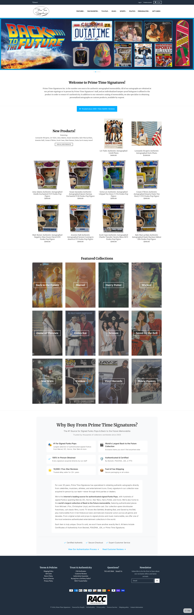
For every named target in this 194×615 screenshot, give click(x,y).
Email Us (119, 571)
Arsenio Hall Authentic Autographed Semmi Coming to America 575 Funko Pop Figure (80, 237)
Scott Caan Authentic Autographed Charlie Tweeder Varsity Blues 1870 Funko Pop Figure (113, 237)
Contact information (136, 607)
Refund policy (90, 607)
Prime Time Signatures (63, 607)
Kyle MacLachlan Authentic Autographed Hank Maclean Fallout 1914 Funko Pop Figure (146, 237)
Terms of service (112, 607)
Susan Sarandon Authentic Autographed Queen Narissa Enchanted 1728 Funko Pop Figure (80, 194)
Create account (147, 2)
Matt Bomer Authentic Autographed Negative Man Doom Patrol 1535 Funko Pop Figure (47, 237)
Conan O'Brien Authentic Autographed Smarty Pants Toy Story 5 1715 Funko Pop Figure (147, 194)
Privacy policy (101, 607)
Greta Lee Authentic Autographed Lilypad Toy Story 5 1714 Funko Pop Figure (113, 194)
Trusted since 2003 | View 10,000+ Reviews (98, 109)
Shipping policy (124, 607)
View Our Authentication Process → (83, 549)
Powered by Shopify (78, 607)
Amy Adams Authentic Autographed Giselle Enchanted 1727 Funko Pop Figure (47, 194)
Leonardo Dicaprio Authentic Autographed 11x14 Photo (147, 152)
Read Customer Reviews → (114, 549)
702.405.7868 (109, 571)
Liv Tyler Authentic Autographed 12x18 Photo (113, 152)
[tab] (94, 71)
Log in (140, 2)
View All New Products (64, 144)
